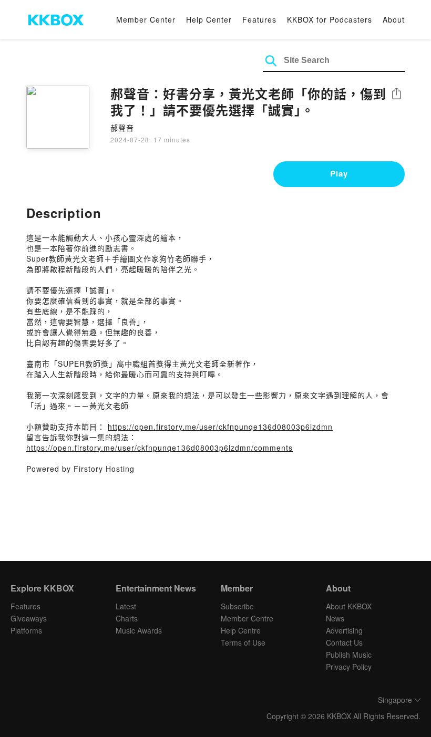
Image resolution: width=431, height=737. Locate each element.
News (335, 618)
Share (396, 94)
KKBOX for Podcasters (329, 19)
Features (259, 19)
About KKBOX (349, 606)
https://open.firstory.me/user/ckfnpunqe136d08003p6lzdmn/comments (159, 447)
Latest (126, 606)
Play (339, 173)
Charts (127, 618)
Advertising (344, 630)
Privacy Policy (349, 666)
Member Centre (247, 618)
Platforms (26, 630)
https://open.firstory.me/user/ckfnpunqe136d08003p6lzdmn (220, 426)
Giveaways (29, 618)
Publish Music (349, 654)
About (394, 19)
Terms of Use (243, 642)
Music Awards (139, 630)
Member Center (146, 19)
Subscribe (237, 606)
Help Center (209, 19)
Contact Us (344, 642)
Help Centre (241, 630)
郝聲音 (122, 127)
